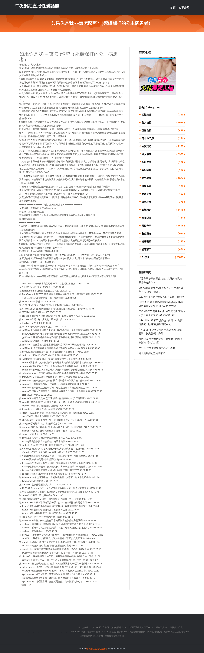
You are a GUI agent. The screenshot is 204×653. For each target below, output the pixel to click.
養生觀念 (163, 233)
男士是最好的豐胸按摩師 (152, 353)
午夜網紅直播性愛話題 (37, 5)
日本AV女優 (163, 138)
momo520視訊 (78, 631)
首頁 (172, 7)
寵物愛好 (163, 217)
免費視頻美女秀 (154, 631)
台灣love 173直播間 (99, 627)
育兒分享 (163, 225)
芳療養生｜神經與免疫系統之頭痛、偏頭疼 (161, 296)
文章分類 (184, 7)
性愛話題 (163, 146)
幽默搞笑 (163, 170)
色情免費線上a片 (119, 627)
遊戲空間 (163, 201)
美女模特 (163, 122)
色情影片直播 (94, 631)
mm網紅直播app (160, 627)
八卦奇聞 (163, 162)
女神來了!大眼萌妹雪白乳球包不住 (157, 348)
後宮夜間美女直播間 (114, 636)
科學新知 (163, 186)
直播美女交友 (176, 627)
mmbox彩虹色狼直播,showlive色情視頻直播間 (123, 631)
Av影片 (163, 257)
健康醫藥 (163, 241)
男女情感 (163, 154)
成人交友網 (83, 627)
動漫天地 (163, 193)
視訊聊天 (163, 249)
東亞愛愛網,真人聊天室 (139, 627)
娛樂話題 (163, 209)
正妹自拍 (163, 130)
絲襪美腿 (163, 114)
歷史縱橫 (163, 178)
